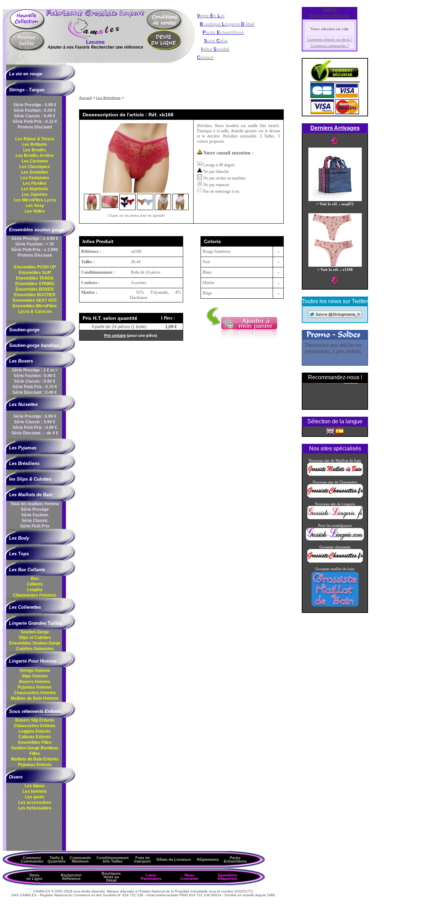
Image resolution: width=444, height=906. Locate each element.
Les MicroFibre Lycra (35, 200)
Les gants (34, 797)
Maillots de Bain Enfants (35, 759)
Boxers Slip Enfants (34, 720)
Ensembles (35, 643)
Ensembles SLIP (35, 272)
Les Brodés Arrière (35, 155)
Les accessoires (34, 802)
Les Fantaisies (34, 177)
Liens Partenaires (151, 877)
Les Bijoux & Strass (34, 138)
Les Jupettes (35, 194)
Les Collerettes (25, 607)
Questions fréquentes (227, 877)
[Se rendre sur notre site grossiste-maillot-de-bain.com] (335, 606)
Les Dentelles (34, 172)
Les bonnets (35, 791)
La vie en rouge (25, 73)
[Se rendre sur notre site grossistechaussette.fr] (335, 496)
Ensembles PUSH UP (35, 267)
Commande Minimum (80, 859)
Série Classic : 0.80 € (35, 381)
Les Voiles (35, 211)
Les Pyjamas (22, 447)
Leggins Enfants (35, 731)
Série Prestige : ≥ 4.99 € (34, 238)
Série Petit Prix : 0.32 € (34, 121)
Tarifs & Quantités (57, 859)
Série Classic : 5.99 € (35, 421)
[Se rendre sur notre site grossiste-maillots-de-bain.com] (335, 474)
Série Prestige (35, 509)
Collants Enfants (34, 736)
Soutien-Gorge (34, 632)
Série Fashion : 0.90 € (35, 375)
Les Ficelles (34, 183)
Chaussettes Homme (35, 692)
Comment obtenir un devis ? (329, 39)
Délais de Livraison (173, 859)
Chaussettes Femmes (35, 595)
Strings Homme (34, 670)
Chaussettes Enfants (35, 725)
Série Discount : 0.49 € (34, 392)
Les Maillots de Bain (31, 494)
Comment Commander (32, 859)
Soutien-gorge (24, 329)
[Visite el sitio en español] (339, 431)
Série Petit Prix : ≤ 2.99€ (34, 249)
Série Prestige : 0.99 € (35, 104)
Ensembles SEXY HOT (35, 300)
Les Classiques (34, 166)
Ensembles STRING (34, 283)
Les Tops (19, 553)
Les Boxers (21, 361)
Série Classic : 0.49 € (35, 116)
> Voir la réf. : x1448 (335, 269)
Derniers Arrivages (335, 128)
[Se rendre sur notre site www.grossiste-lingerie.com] (335, 539)
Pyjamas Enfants (35, 764)
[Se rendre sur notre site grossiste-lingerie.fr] (335, 518)
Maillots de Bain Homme (35, 698)
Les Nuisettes (23, 404)
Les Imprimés (34, 188)
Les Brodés (34, 150)
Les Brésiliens (24, 463)
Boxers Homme (34, 681)
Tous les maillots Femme (34, 503)
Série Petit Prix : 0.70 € (34, 386)
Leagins (35, 589)
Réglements (208, 859)
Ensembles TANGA (35, 278)
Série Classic (35, 520)
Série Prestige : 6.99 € (35, 416)
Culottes (35, 648)
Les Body (19, 538)
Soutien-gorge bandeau (34, 345)
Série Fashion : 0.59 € (35, 110)
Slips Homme (35, 676)
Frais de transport (142, 859)
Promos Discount (35, 127)
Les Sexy (35, 205)
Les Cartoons (35, 161)
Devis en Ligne (34, 877)
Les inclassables (34, 808)
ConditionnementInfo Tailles (112, 859)
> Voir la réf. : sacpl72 (335, 204)
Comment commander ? (329, 45)
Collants (35, 584)
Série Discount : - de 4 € (34, 433)
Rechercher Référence (71, 877)
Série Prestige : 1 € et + (35, 370)
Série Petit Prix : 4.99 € (34, 427)
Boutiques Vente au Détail (111, 876)
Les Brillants (34, 144)
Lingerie (95, 42)
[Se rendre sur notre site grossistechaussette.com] (335, 561)
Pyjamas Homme (35, 687)
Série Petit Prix (35, 526)
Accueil (85, 98)
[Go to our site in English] (330, 431)
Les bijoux (35, 785)
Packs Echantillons (235, 859)
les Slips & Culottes (30, 479)
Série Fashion (34, 515)
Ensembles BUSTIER (35, 294)
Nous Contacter (189, 877)
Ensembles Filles (35, 742)
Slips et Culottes (35, 637)
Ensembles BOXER (35, 289)
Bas (35, 578)
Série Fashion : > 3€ (34, 244)
